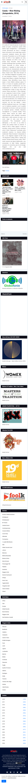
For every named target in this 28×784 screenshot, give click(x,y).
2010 (14, 699)
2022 (14, 732)
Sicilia (3, 676)
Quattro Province (6, 667)
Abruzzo (4, 626)
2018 (14, 721)
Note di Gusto (5, 561)
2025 (14, 740)
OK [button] (4, 781)
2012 (14, 704)
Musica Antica (5, 558)
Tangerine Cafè (6, 586)
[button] (2, 2)
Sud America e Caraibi (7, 617)
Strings (4, 577)
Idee (3, 544)
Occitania (4, 659)
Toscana (4, 678)
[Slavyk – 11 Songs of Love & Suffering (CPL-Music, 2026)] (20, 182)
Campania (4, 634)
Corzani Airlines (6, 531)
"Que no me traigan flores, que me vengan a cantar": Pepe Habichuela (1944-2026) (7, 190)
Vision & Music (5, 588)
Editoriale (4, 536)
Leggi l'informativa (11, 777)
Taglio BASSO (5, 583)
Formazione (5, 539)
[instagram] (14, 772)
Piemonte (4, 662)
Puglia (3, 665)
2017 (14, 718)
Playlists (4, 566)
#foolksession (5, 520)
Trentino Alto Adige (6, 681)
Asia (3, 603)
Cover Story (5, 533)
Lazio (3, 645)
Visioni (4, 591)
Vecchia (24, 233)
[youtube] (21, 772)
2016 (14, 715)
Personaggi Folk (6, 564)
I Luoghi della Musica (7, 542)
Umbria (4, 684)
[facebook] (7, 772)
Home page (5, 8)
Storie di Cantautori (7, 575)
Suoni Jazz (5, 580)
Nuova (3, 233)
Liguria (4, 648)
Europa (10, 8)
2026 (14, 743)
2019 (14, 724)
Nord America (5, 611)
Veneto (4, 689)
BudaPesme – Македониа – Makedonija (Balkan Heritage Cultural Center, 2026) (6, 208)
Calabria (4, 632)
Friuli (3, 643)
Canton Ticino (5, 637)
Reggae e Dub (5, 572)
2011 (14, 702)
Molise (3, 656)
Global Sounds (5, 609)
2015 (14, 713)
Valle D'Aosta (5, 687)
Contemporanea (6, 528)
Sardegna (4, 673)
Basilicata (4, 629)
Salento (4, 670)
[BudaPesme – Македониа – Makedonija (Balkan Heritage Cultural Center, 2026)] (7, 200)
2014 (14, 710)
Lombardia (5, 651)
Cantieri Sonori (5, 525)
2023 (14, 735)
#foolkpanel (5, 517)
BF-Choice (4, 522)
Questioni (4, 569)
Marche (4, 654)
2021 (14, 729)
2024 (14, 737)
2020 (14, 726)
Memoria (4, 553)
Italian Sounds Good (7, 547)
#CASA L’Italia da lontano (8, 514)
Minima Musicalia (6, 555)
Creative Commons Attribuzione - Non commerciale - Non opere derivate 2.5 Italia (14, 766)
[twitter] (17, 772)
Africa (3, 600)
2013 (14, 707)
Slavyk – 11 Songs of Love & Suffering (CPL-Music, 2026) (20, 189)
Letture (4, 550)
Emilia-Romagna (6, 640)
